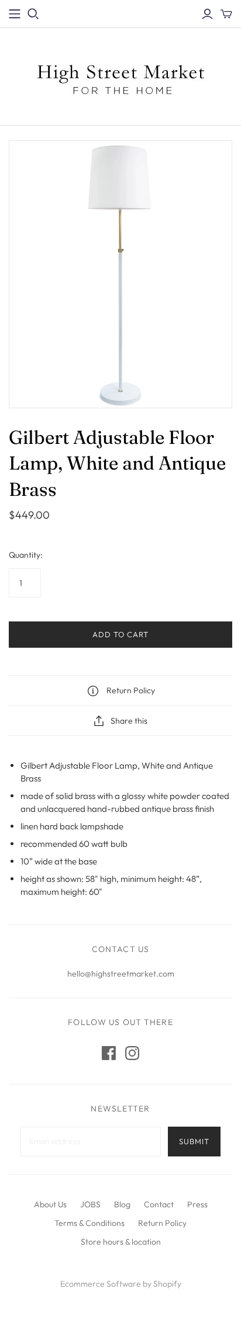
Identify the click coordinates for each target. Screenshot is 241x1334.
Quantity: (26, 555)
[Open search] (33, 14)
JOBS (90, 1204)
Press (197, 1204)
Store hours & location (121, 1241)
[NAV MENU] (14, 14)
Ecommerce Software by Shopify (120, 1284)
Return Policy (162, 1223)
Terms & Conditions (89, 1223)
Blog (122, 1204)
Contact (159, 1204)
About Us (50, 1204)
